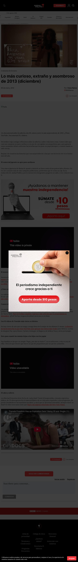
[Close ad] (67, 252)
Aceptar (72, 558)
